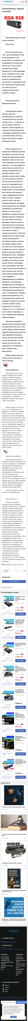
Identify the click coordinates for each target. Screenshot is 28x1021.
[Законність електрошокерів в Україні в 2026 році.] (14, 822)
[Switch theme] (18, 1)
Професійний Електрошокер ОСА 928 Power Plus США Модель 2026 (20, 761)
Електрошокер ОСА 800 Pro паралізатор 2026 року (20, 645)
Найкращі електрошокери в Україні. (12, 863)
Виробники (19, 973)
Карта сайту (19, 971)
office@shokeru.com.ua (9, 942)
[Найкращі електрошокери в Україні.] (14, 851)
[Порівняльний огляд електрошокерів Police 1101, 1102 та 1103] (14, 879)
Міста (2, 969)
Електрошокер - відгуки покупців (13, 564)
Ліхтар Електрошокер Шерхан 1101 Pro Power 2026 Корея (20, 715)
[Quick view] (3, 603)
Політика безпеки (20, 965)
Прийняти (13, 1016)
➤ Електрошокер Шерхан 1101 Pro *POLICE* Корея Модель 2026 (19, 622)
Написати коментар (14, 581)
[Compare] (3, 608)
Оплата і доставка (20, 963)
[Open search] (20, 1)
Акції (17, 974)
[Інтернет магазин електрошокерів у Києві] (14, 795)
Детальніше (11, 1014)
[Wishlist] (3, 606)
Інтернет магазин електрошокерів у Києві (13, 807)
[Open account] (23, 1)
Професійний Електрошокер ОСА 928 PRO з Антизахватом (20, 738)
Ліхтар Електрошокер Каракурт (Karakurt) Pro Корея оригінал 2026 (20, 669)
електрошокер (16, 459)
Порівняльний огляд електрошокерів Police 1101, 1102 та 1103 (14, 891)
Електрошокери (5, 957)
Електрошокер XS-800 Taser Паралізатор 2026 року (20, 598)
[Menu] (2, 1)
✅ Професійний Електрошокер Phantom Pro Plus (20, 691)
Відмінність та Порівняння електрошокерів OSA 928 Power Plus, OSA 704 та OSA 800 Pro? (14, 919)
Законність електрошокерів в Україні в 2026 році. (14, 835)
